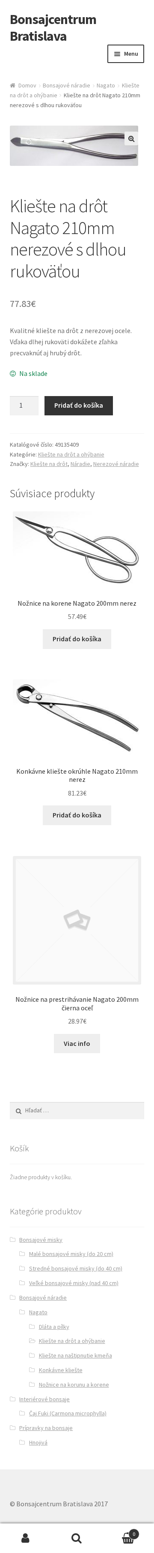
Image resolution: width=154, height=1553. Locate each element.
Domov (27, 85)
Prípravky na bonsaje (46, 1428)
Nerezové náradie (116, 464)
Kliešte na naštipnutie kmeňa (75, 1355)
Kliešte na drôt (49, 464)
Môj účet (25, 1538)
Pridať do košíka (78, 405)
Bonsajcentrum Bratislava (53, 28)
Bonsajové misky (40, 1240)
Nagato (106, 85)
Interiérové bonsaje (44, 1399)
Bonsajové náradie (66, 85)
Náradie (80, 464)
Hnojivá (38, 1442)
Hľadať (77, 1538)
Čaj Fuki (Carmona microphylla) (68, 1413)
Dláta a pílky (54, 1327)
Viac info (77, 1043)
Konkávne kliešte (61, 1370)
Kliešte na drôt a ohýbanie (71, 454)
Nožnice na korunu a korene (74, 1384)
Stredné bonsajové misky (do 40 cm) (75, 1268)
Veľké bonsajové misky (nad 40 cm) (73, 1283)
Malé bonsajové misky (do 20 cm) (71, 1254)
